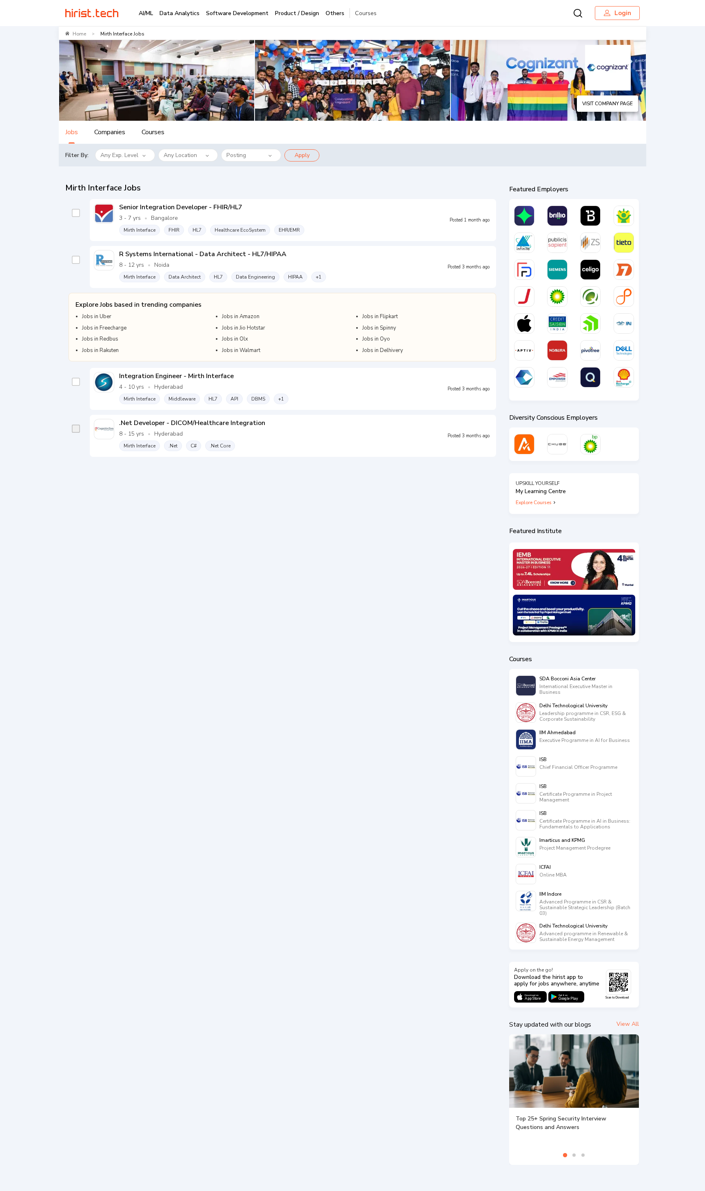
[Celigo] (590, 269)
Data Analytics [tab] (180, 13)
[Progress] (590, 323)
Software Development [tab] (237, 13)
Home (79, 34)
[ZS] (590, 242)
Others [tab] (335, 13)
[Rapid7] (624, 269)
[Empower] (557, 377)
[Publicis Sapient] (557, 242)
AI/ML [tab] (146, 13)
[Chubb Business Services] (557, 444)
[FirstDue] (524, 269)
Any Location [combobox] (180, 155)
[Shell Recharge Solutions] (624, 377)
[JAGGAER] (524, 296)
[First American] (624, 323)
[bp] (557, 296)
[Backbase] (590, 216)
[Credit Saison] (557, 323)
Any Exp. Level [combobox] (119, 155)
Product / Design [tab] (297, 13)
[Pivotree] (590, 350)
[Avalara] (524, 444)
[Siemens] (557, 269)
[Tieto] (624, 242)
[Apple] (524, 323)
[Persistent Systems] (624, 296)
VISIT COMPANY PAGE (607, 103)
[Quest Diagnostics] (590, 296)
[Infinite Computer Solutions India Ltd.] (524, 242)
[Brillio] (557, 216)
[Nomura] (557, 350)
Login (622, 13)
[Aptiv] (524, 350)
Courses (366, 13)
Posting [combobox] (236, 155)
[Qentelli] (590, 377)
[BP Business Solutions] (590, 444)
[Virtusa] (524, 216)
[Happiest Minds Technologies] (624, 216)
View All (627, 1024)
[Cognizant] (524, 377)
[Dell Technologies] (624, 350)
